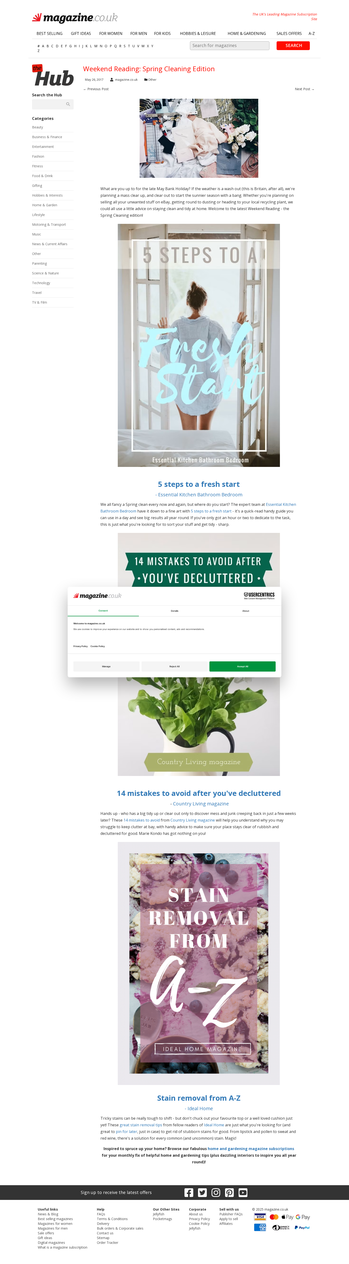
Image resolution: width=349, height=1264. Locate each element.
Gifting (37, 185)
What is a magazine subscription (62, 1247)
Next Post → (305, 89)
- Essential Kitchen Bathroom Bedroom (198, 494)
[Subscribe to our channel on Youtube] (243, 1192)
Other (152, 79)
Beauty (37, 127)
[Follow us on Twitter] (202, 1192)
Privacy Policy (199, 1219)
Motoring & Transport (49, 224)
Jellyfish (158, 1214)
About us (196, 1214)
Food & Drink (42, 176)
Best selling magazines (55, 1219)
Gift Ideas (81, 33)
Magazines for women (55, 1223)
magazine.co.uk (126, 79)
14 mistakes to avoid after (164, 793)
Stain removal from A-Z (199, 1098)
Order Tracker (107, 1242)
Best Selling (49, 33)
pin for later (126, 1131)
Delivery (103, 1223)
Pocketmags (162, 1219)
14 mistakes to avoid (141, 820)
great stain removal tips (141, 1125)
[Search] (68, 104)
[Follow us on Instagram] (216, 1192)
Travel (37, 292)
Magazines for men (53, 1228)
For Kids (162, 33)
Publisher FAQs (231, 1214)
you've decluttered (247, 793)
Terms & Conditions (112, 1219)
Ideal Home (214, 1125)
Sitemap (103, 1238)
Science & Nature (45, 273)
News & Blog (48, 1214)
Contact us (105, 1233)
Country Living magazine (201, 803)
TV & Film (39, 302)
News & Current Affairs (49, 244)
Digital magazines (51, 1242)
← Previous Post (96, 89)
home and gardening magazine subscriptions (251, 1148)
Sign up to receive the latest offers (116, 1192)
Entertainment (43, 146)
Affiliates (226, 1223)
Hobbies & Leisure (198, 33)
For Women (111, 33)
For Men (138, 33)
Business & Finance (47, 137)
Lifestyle (38, 214)
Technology (41, 283)
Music (36, 234)
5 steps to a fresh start (199, 484)
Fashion (38, 156)
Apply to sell (228, 1219)
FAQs (101, 1214)
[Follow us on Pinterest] (229, 1192)
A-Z (312, 33)
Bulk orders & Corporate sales (120, 1228)
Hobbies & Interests (47, 195)
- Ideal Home (199, 1108)
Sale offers (46, 1233)
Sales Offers (289, 33)
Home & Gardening (247, 33)
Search (294, 45)
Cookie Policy (199, 1223)
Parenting (39, 263)
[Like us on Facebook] (189, 1192)
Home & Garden (44, 205)
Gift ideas (45, 1238)
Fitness (37, 166)
